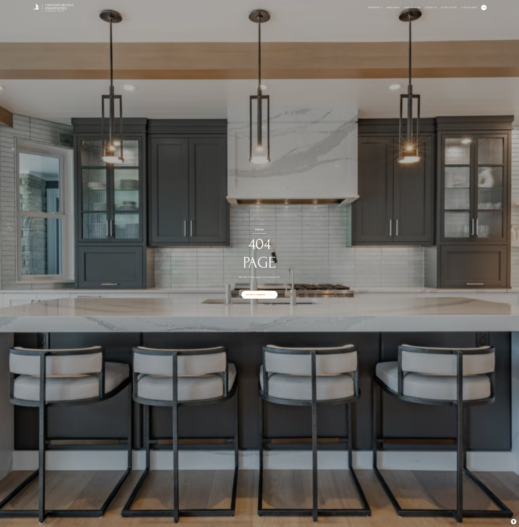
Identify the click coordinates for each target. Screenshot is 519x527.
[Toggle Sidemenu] (484, 7)
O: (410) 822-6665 (469, 7)
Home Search (393, 7)
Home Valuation (412, 7)
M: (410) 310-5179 (448, 7)
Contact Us (431, 7)
